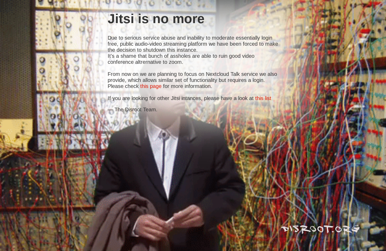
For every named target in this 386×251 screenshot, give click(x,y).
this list (263, 98)
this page (150, 86)
